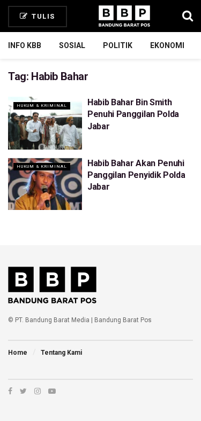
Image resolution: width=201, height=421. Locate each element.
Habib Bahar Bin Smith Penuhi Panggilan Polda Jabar (133, 114)
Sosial (72, 45)
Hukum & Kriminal (42, 105)
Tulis (42, 16)
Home (17, 352)
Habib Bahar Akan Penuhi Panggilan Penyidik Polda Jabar (136, 175)
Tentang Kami (61, 352)
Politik (117, 45)
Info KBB (24, 45)
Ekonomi (167, 45)
